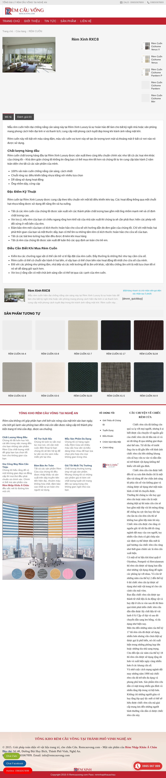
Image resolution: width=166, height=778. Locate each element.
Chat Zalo (11, 756)
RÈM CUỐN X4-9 (149, 395)
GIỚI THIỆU (32, 21)
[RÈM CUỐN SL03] (83, 377)
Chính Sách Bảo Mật (112, 442)
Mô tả (8, 116)
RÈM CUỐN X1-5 (116, 395)
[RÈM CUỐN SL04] (149, 335)
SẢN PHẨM (68, 21)
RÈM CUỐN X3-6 (50, 395)
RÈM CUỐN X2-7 (83, 353)
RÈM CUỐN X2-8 (17, 395)
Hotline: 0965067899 (17, 770)
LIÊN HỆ (86, 21)
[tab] (8, 117)
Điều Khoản (108, 436)
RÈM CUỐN (35, 31)
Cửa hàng (21, 31)
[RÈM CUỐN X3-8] (50, 335)
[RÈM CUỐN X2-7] (83, 335)
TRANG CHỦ (11, 21)
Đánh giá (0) (24, 116)
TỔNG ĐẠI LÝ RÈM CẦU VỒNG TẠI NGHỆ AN (24, 2)
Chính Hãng (108, 447)
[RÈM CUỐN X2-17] (116, 335)
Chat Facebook (14, 763)
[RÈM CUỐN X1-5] (116, 377)
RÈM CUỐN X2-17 (115, 353)
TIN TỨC (50, 21)
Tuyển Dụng (108, 430)
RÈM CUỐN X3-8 (50, 353)
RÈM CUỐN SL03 (83, 395)
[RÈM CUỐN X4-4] (17, 335)
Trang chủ (7, 31)
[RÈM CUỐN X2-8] (17, 377)
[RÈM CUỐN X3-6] (50, 377)
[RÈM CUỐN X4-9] (149, 377)
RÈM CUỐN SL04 (149, 353)
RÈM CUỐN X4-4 (17, 353)
